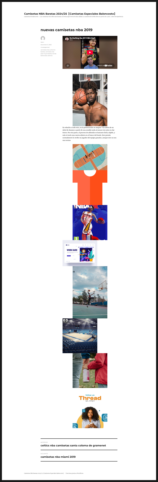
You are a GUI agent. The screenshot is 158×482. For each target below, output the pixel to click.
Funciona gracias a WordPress (74, 473)
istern (42, 42)
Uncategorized (45, 47)
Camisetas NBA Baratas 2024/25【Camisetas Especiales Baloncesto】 (70, 13)
